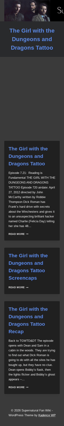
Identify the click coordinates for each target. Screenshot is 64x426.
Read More (18, 234)
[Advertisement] (32, 103)
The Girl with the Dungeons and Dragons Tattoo (28, 156)
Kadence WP (47, 415)
